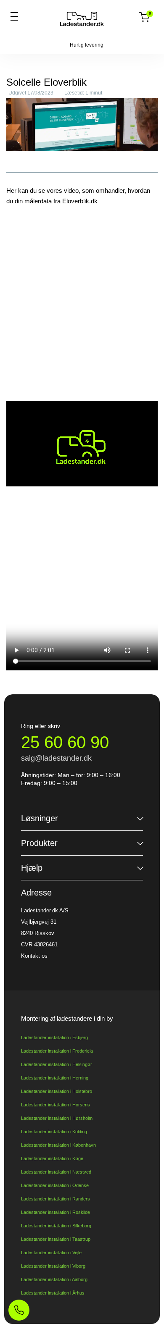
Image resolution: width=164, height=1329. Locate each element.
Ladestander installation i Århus (53, 1292)
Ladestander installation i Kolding (54, 1131)
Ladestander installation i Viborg (53, 1266)
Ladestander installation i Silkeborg (56, 1225)
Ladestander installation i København (58, 1145)
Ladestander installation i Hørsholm (57, 1118)
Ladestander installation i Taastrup (55, 1239)
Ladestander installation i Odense (55, 1185)
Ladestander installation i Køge (52, 1158)
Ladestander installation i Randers (55, 1198)
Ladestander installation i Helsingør (56, 1064)
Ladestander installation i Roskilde (55, 1212)
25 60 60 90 (65, 742)
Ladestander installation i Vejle (51, 1252)
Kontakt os (34, 956)
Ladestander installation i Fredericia (57, 1050)
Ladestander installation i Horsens (55, 1104)
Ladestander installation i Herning (54, 1077)
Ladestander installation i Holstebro (56, 1091)
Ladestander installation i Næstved (56, 1171)
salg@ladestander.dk (56, 758)
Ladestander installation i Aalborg (54, 1279)
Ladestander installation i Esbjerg (54, 1037)
